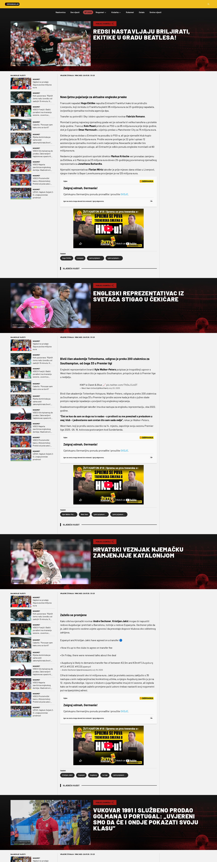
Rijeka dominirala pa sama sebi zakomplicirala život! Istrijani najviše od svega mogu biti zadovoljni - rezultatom (43, 140)
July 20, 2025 (114, 388)
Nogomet (36, 79)
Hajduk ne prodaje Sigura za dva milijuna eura (42, 85)
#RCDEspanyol (83, 666)
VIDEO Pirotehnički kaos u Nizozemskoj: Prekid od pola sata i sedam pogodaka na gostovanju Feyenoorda (43, 181)
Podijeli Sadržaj (103, 24)
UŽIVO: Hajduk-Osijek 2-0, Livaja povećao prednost (43, 195)
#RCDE (70, 666)
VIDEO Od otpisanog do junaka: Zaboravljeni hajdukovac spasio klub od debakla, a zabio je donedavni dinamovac (43, 154)
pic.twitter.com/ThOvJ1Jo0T (121, 384)
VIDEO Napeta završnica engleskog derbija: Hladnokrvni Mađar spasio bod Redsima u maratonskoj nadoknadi (43, 167)
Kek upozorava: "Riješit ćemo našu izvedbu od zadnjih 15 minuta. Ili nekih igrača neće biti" (43, 98)
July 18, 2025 (97, 670)
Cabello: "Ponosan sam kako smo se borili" (43, 126)
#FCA (63, 666)
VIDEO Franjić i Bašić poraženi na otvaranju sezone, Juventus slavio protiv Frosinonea (42, 112)
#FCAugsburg (145, 662)
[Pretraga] (208, 4)
